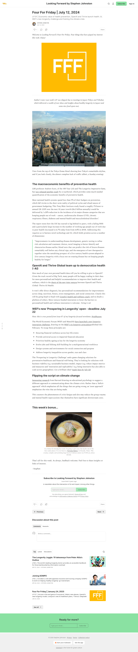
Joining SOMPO (39, 576)
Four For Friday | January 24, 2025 (48, 591)
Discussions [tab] (48, 552)
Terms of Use (79, 494)
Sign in (131, 4)
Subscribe (121, 4)
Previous (40, 512)
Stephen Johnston (43, 23)
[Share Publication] (113, 4)
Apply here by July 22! (81, 369)
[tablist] (41, 526)
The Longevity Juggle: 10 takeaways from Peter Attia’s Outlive (57, 558)
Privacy (69, 638)
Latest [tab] (40, 552)
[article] (69, 563)
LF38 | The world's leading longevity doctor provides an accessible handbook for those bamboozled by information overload (59, 564)
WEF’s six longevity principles (77, 324)
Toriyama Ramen (72, 451)
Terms (75, 638)
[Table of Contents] (2, 326)
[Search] (109, 4)
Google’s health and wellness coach (75, 296)
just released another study (47, 191)
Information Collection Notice (68, 496)
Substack (59, 648)
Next (99, 512)
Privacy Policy (84, 496)
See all (36, 607)
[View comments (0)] (41, 30)
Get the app (79, 643)
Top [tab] (34, 552)
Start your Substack (64, 643)
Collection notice (84, 638)
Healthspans (97, 316)
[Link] (29, 184)
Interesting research (40, 380)
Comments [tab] (37, 526)
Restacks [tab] (45, 526)
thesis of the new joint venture (64, 282)
